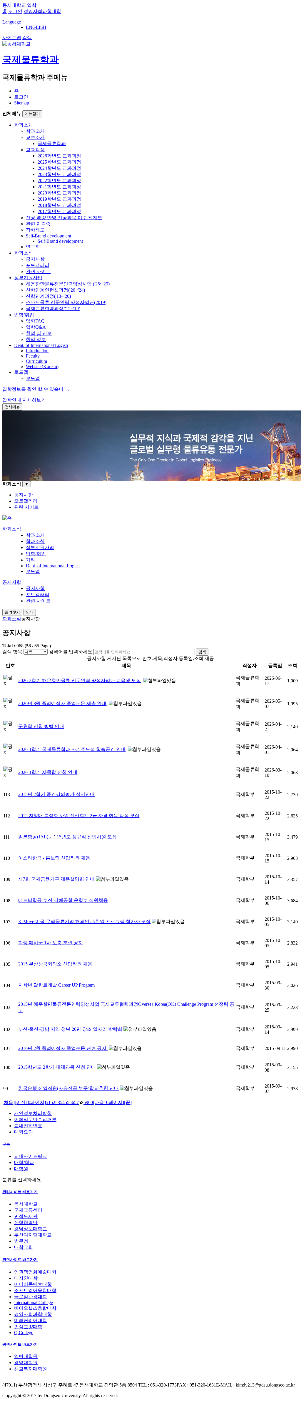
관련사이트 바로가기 (20, 1192)
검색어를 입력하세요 (70, 651)
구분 (6, 1144)
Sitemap (21, 102)
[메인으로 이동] (7, 518)
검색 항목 (12, 651)
